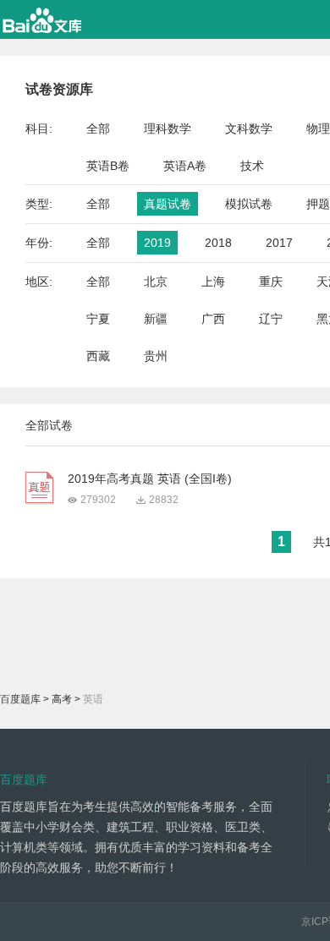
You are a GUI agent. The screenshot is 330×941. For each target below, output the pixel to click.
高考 (62, 699)
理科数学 (167, 128)
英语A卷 (184, 165)
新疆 (156, 319)
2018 (218, 242)
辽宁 (271, 319)
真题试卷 (167, 204)
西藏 (98, 356)
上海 (213, 281)
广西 (213, 319)
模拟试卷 (248, 204)
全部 (98, 128)
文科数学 (248, 128)
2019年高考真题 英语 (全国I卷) (150, 478)
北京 (156, 281)
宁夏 (98, 319)
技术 (252, 165)
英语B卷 (107, 165)
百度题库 (20, 699)
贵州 (156, 356)
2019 (157, 242)
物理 (318, 128)
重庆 (271, 281)
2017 (279, 242)
